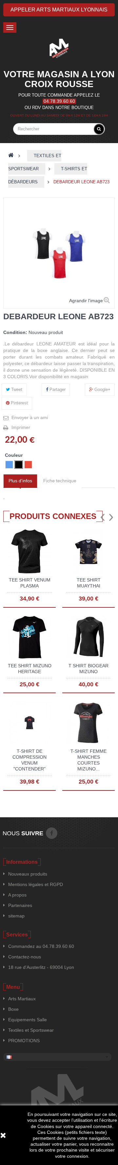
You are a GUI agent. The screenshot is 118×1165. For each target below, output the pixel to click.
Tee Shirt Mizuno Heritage (29, 668)
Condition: (15, 332)
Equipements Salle (27, 1019)
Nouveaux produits (27, 874)
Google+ (101, 389)
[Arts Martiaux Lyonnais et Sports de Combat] (59, 48)
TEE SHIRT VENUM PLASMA (29, 582)
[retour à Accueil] (11, 155)
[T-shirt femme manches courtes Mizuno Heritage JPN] (88, 722)
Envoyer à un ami (29, 417)
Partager (57, 389)
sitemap (16, 915)
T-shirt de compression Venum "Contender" (29, 760)
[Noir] (18, 464)
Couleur (14, 455)
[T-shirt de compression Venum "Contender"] (29, 722)
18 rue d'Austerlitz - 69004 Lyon (41, 967)
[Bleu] (9, 464)
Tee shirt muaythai (89, 582)
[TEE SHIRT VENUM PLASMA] (29, 551)
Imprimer (20, 427)
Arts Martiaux (22, 998)
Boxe (13, 1009)
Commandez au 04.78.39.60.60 (41, 946)
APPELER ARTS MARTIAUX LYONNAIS (59, 9)
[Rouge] (28, 464)
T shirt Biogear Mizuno (88, 668)
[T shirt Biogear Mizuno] (88, 636)
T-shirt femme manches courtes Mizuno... (88, 760)
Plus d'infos (20, 480)
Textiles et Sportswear (31, 1030)
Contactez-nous (24, 956)
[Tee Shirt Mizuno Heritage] (29, 636)
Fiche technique (59, 480)
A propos (17, 894)
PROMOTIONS (24, 1040)
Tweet (16, 389)
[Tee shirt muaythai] (88, 551)
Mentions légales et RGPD (35, 884)
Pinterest (19, 402)
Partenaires (20, 905)
